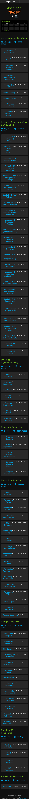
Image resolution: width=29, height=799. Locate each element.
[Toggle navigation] (21, 1)
